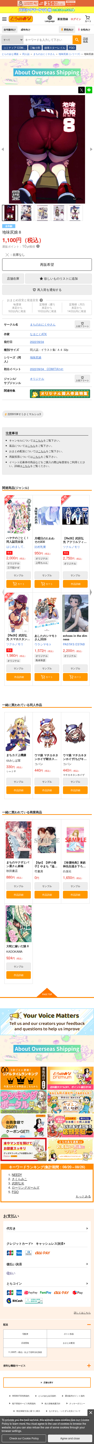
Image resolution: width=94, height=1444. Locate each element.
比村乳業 (40, 547)
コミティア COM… (14, 47)
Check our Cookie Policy (24, 1438)
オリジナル (13, 563)
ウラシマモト (43, 644)
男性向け (68, 29)
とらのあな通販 (10, 54)
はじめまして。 (16, 546)
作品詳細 (75, 583)
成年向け (25, 29)
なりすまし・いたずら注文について (64, 1411)
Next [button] (91, 149)
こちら (39, 440)
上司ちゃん (42, 562)
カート (21, 583)
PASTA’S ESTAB (74, 644)
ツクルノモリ (71, 547)
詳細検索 (85, 39)
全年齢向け (10, 29)
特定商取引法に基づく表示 (28, 1411)
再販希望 (47, 264)
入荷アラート (82, 326)
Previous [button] (2, 149)
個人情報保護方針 (52, 1403)
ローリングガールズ (25, 1187)
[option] (47, 149)
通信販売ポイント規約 (75, 1395)
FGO (72, 47)
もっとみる (83, 1196)
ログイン (76, 19)
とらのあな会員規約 (47, 1395)
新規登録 (62, 19)
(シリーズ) (69, 54)
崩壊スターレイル (54, 47)
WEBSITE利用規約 (20, 1395)
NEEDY (17, 1174)
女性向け (85, 29)
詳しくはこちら (82, 1312)
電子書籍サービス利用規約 (24, 1403)
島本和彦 (40, 660)
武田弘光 (18, 1183)
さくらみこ (19, 1179)
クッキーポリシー (77, 1403)
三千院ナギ (13, 567)
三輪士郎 (35, 47)
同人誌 (26, 54)
